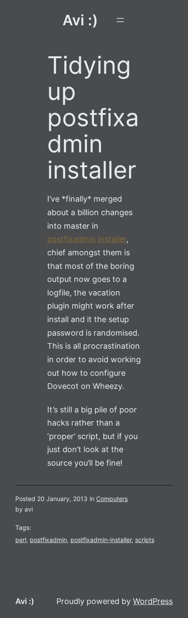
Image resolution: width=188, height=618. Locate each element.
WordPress (153, 601)
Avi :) (80, 20)
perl (20, 539)
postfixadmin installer (86, 239)
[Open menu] (120, 20)
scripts (144, 539)
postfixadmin (48, 539)
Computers (112, 498)
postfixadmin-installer (101, 539)
